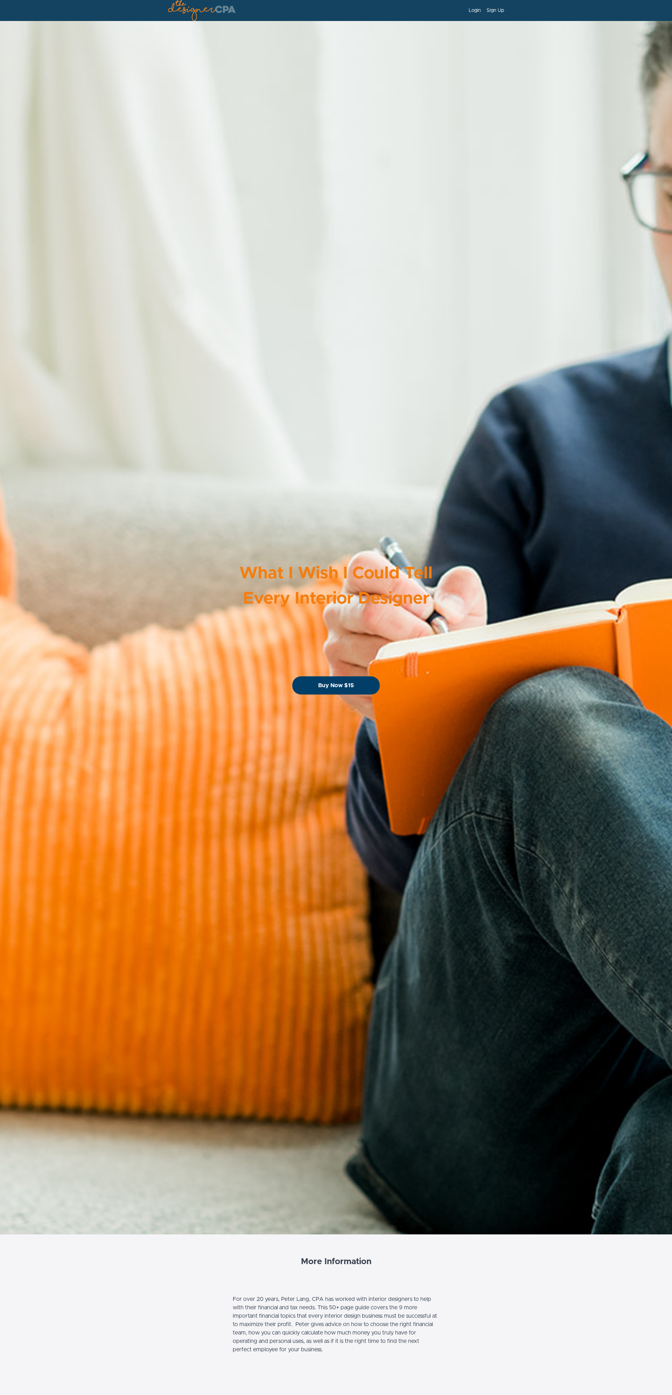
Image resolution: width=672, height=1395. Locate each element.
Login (475, 10)
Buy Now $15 (336, 685)
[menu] (483, 10)
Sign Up (495, 10)
